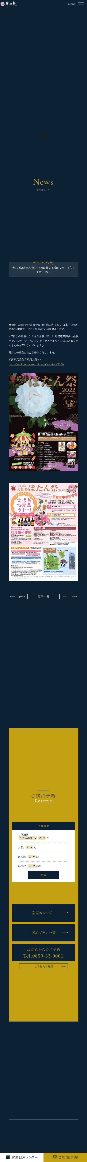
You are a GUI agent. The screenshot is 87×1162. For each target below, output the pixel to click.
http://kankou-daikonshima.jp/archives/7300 (37, 364)
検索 (43, 875)
